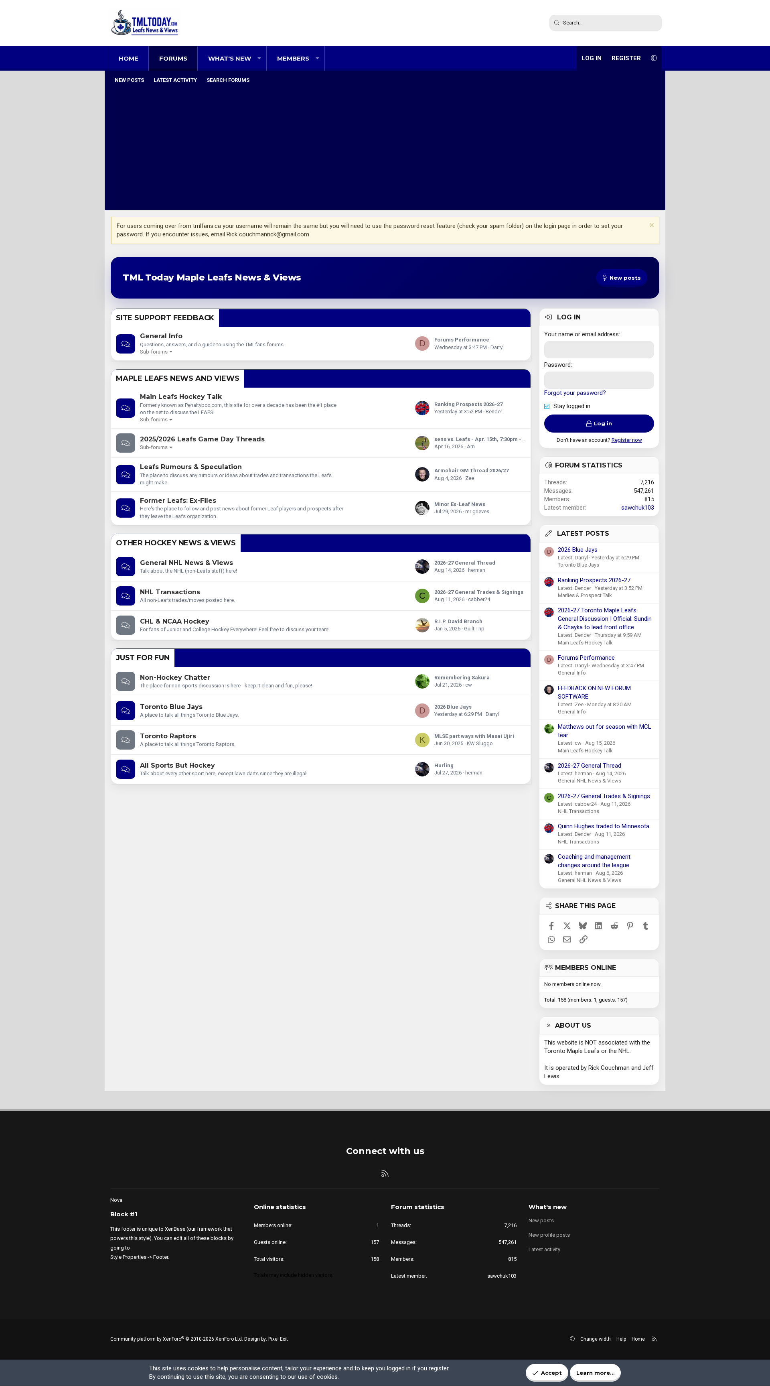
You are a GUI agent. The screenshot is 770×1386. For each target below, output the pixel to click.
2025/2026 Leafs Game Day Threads (202, 439)
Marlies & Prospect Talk (585, 595)
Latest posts (583, 533)
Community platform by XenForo (176, 1339)
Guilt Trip (474, 629)
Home (128, 58)
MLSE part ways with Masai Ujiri (474, 736)
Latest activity (175, 80)
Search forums (228, 80)
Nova (116, 1200)
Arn (471, 446)
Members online (585, 967)
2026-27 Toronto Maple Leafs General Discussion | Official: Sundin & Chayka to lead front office (605, 619)
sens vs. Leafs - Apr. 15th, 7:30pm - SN (482, 439)
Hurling (444, 765)
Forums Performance (461, 340)
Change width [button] (595, 1339)
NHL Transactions (170, 592)
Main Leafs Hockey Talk (181, 396)
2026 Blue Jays (453, 707)
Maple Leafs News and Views (177, 378)
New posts (129, 80)
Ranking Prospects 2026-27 (468, 404)
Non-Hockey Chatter (175, 677)
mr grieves (477, 511)
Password (557, 364)
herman (476, 570)
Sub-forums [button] (154, 352)
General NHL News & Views (186, 563)
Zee (469, 478)
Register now (627, 440)
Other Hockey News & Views (176, 543)
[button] (259, 58)
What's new (229, 58)
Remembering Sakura (462, 678)
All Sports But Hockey (177, 765)
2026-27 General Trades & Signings (478, 592)
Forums (173, 58)
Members (293, 58)
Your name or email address (581, 334)
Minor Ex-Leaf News (459, 504)
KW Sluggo (480, 743)
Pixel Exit (278, 1339)
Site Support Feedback (165, 317)
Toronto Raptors (168, 736)
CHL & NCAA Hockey (174, 621)
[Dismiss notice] (650, 226)
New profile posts (549, 1235)
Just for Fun (143, 657)
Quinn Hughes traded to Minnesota (603, 826)
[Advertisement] (385, 148)
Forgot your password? (575, 392)
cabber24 (479, 599)
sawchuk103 (637, 507)
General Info (161, 336)
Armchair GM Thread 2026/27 (471, 470)
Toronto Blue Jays (171, 707)
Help (621, 1339)
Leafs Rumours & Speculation (191, 467)
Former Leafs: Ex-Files (178, 500)
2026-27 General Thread (464, 563)
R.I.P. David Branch (458, 621)
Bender (494, 411)
